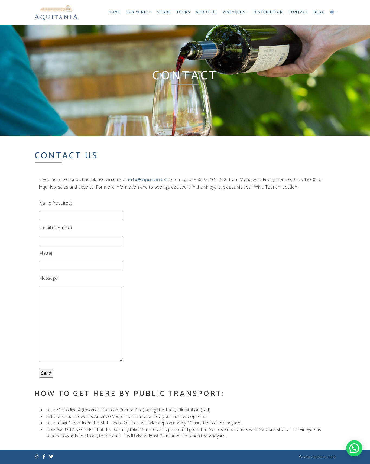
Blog (319, 12)
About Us (206, 12)
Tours (183, 12)
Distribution (268, 12)
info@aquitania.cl (148, 179)
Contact (298, 12)
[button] (333, 12)
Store (164, 12)
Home (114, 12)
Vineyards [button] (234, 12)
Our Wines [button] (137, 12)
